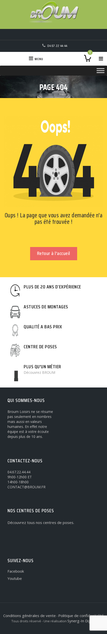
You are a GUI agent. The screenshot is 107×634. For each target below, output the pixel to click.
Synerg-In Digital (81, 620)
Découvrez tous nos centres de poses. (40, 522)
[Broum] (53, 14)
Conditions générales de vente (29, 615)
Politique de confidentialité (81, 615)
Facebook (15, 571)
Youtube (14, 578)
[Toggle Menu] (101, 70)
